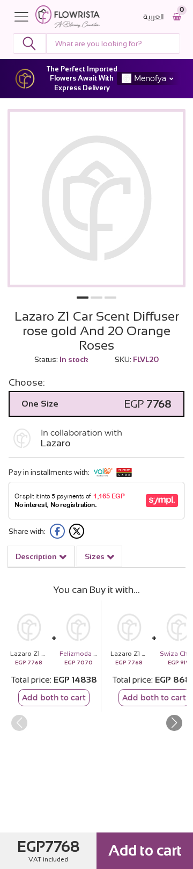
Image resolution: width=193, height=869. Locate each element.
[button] (82, 297)
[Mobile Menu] (24, 16)
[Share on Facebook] (57, 531)
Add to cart (145, 850)
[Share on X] (76, 531)
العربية (153, 16)
